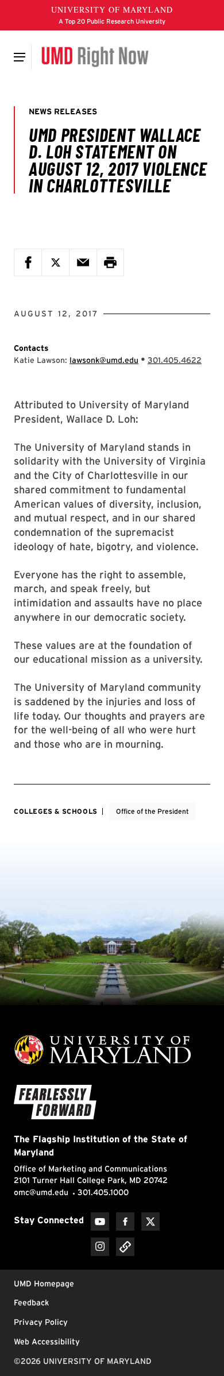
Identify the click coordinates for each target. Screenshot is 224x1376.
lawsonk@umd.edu (103, 360)
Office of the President (152, 811)
